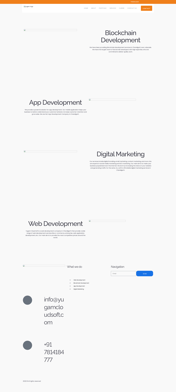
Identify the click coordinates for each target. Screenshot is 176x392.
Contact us (132, 8)
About (93, 8)
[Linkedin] (152, 1)
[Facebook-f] (143, 1)
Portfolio (103, 8)
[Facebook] (111, 279)
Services (113, 8)
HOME (86, 8)
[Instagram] (149, 1)
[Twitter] (146, 1)
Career (121, 8)
